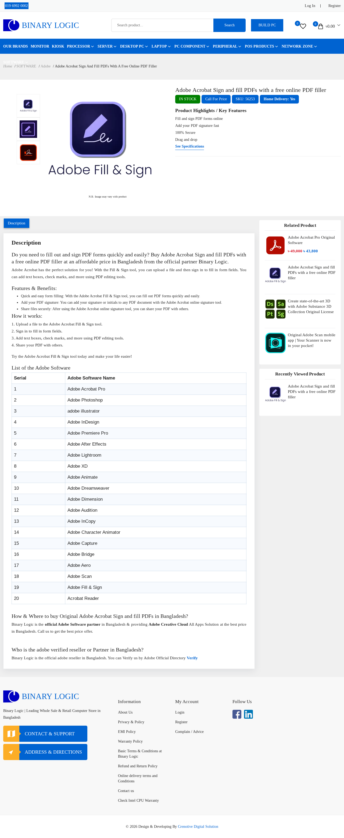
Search (229, 25)
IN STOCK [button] (187, 99)
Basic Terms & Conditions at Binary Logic (140, 753)
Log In (310, 6)
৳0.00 (330, 26)
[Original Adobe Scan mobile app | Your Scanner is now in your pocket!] (275, 345)
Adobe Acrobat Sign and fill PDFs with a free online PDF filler (311, 272)
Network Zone (297, 46)
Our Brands (15, 46)
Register (334, 6)
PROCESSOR (78, 46)
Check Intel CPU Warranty (138, 800)
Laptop (159, 46)
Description (16, 223)
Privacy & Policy (131, 722)
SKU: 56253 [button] (245, 99)
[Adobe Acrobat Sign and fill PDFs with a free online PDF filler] (28, 105)
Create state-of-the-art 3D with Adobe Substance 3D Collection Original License (311, 306)
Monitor (40, 46)
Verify (193, 658)
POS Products (259, 46)
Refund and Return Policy (137, 766)
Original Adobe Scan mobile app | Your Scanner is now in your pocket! (311, 340)
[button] (279, 99)
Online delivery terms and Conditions (137, 778)
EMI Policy (127, 732)
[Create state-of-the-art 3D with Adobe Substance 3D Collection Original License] (275, 311)
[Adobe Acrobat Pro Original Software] (275, 245)
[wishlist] (303, 26)
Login (179, 712)
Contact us (126, 791)
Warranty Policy (130, 741)
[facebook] (236, 714)
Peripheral (225, 46)
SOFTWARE (13, 62)
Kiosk (58, 46)
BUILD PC (267, 25)
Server (105, 46)
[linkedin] (248, 714)
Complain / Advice (189, 732)
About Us (125, 712)
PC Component (189, 46)
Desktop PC (132, 46)
